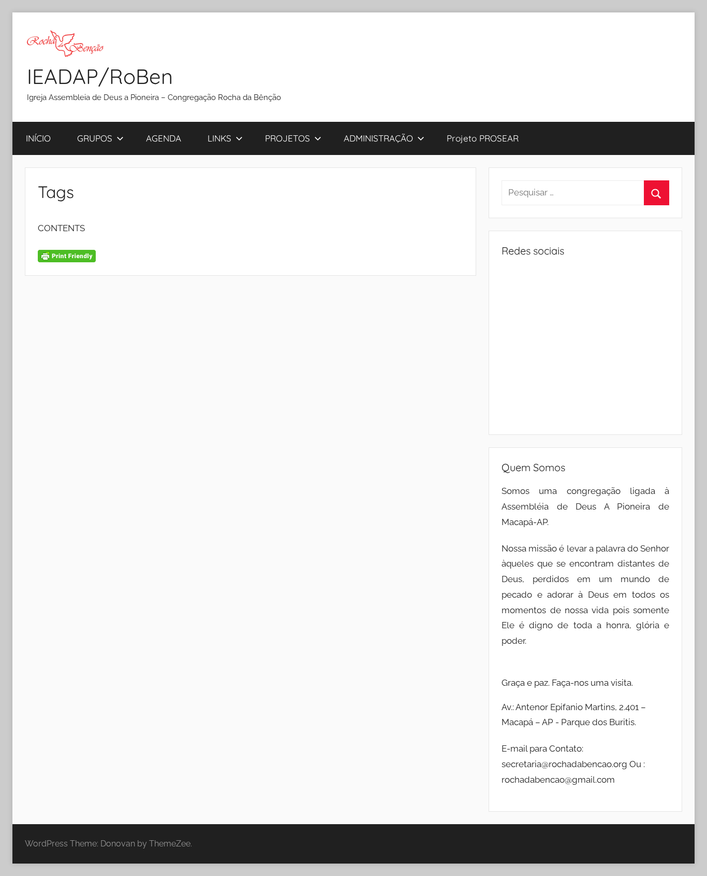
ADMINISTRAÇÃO (378, 138)
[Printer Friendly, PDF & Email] (67, 255)
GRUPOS (94, 138)
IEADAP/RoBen (100, 76)
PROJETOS (287, 138)
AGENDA (163, 138)
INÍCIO (38, 138)
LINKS (219, 138)
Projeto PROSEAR (483, 138)
